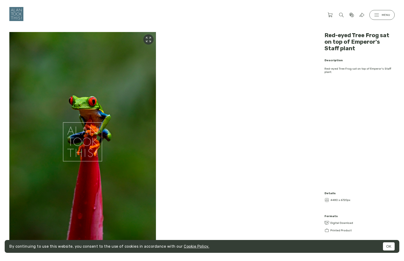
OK (388, 246)
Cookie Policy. (196, 246)
